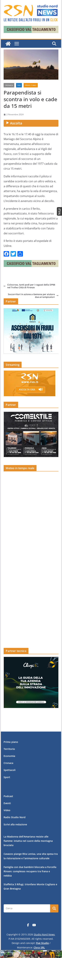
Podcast (8, 796)
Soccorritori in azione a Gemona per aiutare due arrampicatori (31, 296)
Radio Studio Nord (14, 817)
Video (7, 810)
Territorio (9, 749)
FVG (18, 85)
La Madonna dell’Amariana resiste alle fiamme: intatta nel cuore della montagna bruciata (28, 841)
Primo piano (30, 85)
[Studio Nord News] (8, 43)
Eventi (7, 803)
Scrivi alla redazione (15, 824)
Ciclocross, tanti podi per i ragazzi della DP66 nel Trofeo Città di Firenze (31, 286)
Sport (7, 777)
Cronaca (9, 85)
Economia (9, 756)
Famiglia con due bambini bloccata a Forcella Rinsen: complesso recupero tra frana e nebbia (30, 871)
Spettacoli (10, 770)
